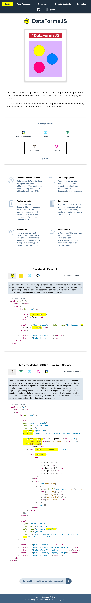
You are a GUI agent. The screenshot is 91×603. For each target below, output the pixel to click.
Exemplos (81, 4)
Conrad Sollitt (49, 597)
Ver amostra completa (73, 275)
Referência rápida (63, 4)
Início (7, 4)
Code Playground (23, 4)
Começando (43, 4)
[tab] (12, 276)
